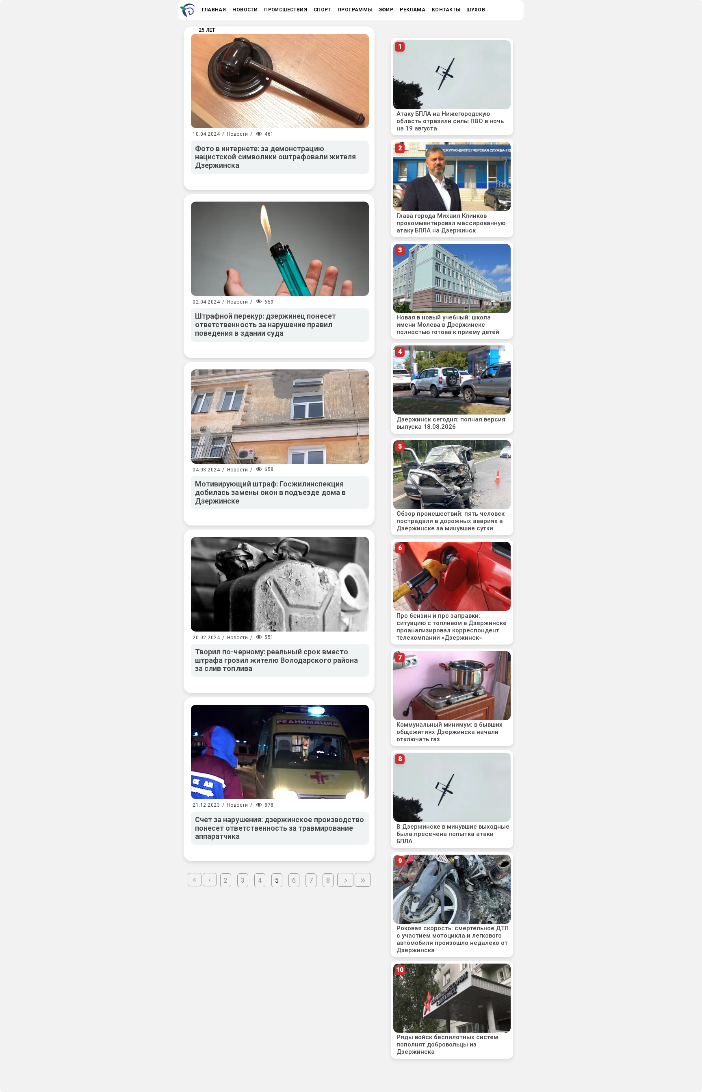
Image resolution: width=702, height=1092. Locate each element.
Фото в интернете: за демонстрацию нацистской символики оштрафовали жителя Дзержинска (275, 156)
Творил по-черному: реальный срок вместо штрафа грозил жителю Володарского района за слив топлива (276, 660)
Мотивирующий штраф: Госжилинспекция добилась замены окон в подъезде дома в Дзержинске (270, 492)
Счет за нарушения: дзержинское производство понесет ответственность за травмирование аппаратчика (279, 827)
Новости (237, 134)
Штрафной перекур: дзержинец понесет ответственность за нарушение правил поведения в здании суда (265, 324)
